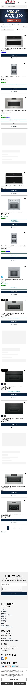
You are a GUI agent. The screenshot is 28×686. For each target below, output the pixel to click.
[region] (14, 677)
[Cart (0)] (25, 2)
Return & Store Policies (7, 627)
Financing (3, 620)
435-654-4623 (8, 638)
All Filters (8, 29)
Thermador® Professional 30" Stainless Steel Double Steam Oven (13, 76)
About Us (3, 618)
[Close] (26, 670)
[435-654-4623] (22, 2)
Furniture (3, 613)
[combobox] (20, 30)
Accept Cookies (20, 683)
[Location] (18, 2)
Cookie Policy (12, 676)
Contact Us (4, 621)
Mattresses (4, 611)
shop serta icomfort (14, 20)
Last (19, 528)
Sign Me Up (14, 593)
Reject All (7, 683)
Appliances (9, 24)
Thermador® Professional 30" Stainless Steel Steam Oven (12, 212)
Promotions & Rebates (6, 615)
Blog (2, 623)
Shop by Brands (5, 625)
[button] (2, 2)
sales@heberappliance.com (11, 640)
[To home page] (10, 2)
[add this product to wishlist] (25, 35)
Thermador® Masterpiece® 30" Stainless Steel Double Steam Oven (13, 245)
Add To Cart (14, 55)
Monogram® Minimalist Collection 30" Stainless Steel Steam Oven (13, 185)
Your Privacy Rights (14, 679)
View (14, 123)
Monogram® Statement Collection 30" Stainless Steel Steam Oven (13, 48)
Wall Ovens (19, 24)
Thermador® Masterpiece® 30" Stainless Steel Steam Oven (12, 279)
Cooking (13, 24)
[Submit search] (24, 6)
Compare (15, 57)
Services (3, 616)
